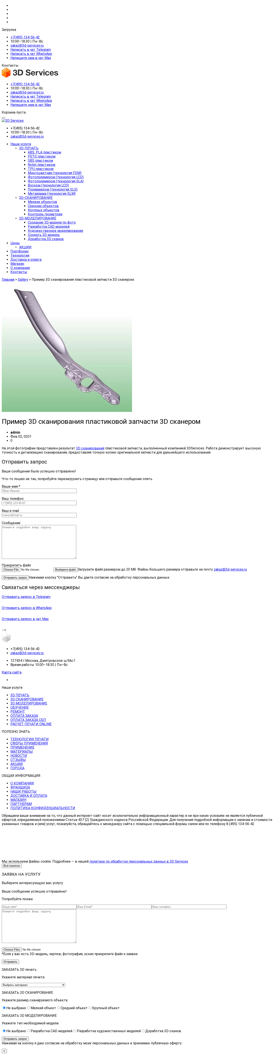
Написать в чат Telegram (30, 50)
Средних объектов (43, 206)
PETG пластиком (41, 156)
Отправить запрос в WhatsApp (27, 608)
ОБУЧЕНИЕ (19, 707)
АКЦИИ (25, 247)
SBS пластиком (40, 160)
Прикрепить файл (16, 565)
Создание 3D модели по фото (52, 222)
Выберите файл (65, 569)
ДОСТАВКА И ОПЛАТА (28, 796)
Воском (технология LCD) (48, 185)
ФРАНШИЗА (20, 787)
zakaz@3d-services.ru (27, 45)
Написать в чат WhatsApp (31, 54)
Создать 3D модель (44, 235)
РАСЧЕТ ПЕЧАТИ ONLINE (30, 724)
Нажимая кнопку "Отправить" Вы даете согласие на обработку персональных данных (99, 577)
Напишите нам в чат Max (30, 58)
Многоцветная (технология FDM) (54, 173)
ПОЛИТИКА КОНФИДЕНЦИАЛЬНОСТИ (42, 808)
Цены (15, 243)
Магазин (17, 264)
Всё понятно (11, 865)
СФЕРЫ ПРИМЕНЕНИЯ (29, 743)
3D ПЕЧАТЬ (19, 695)
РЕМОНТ (17, 712)
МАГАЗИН (18, 800)
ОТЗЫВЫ (18, 760)
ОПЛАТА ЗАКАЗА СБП (28, 720)
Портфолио (19, 251)
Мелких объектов (42, 202)
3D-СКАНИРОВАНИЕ (36, 198)
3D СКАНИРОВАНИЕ (26, 699)
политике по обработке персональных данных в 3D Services (138, 861)
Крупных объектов (43, 210)
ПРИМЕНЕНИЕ (22, 747)
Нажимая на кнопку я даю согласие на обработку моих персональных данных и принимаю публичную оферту (92, 1043)
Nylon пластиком (41, 165)
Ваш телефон (12, 499)
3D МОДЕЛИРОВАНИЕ (28, 703)
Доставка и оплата (25, 260)
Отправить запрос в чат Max (25, 619)
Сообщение (11, 523)
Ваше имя (11, 486)
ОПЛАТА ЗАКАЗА (24, 716)
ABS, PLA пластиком (44, 152)
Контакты (18, 272)
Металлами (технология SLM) (52, 194)
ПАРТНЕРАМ (21, 804)
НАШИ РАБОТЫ (23, 791)
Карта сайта (12, 672)
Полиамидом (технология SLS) (53, 189)
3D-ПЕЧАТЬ (28, 148)
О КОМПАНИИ (22, 783)
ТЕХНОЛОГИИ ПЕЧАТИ (29, 739)
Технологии (19, 255)
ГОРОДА (17, 768)
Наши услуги (20, 144)
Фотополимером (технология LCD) (56, 177)
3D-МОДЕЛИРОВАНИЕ (37, 218)
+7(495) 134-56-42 (25, 37)
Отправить (10, 961)
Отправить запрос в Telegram (26, 597)
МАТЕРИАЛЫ (21, 752)
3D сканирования (90, 448)
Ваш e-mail (10, 511)
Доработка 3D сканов (46, 239)
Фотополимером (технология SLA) (56, 181)
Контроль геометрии (45, 214)
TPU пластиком (40, 169)
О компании (20, 268)
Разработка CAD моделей (49, 227)
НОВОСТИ (18, 756)
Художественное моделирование (55, 231)
